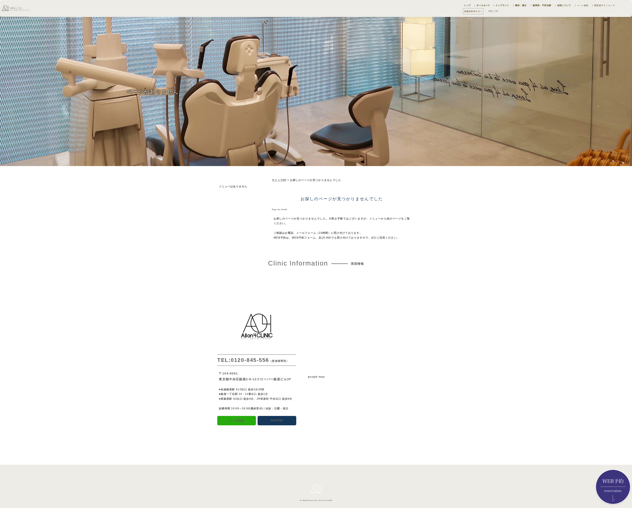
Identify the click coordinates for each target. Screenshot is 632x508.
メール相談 (582, 5)
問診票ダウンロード (604, 5)
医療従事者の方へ (473, 11)
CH (496, 10)
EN (490, 10)
